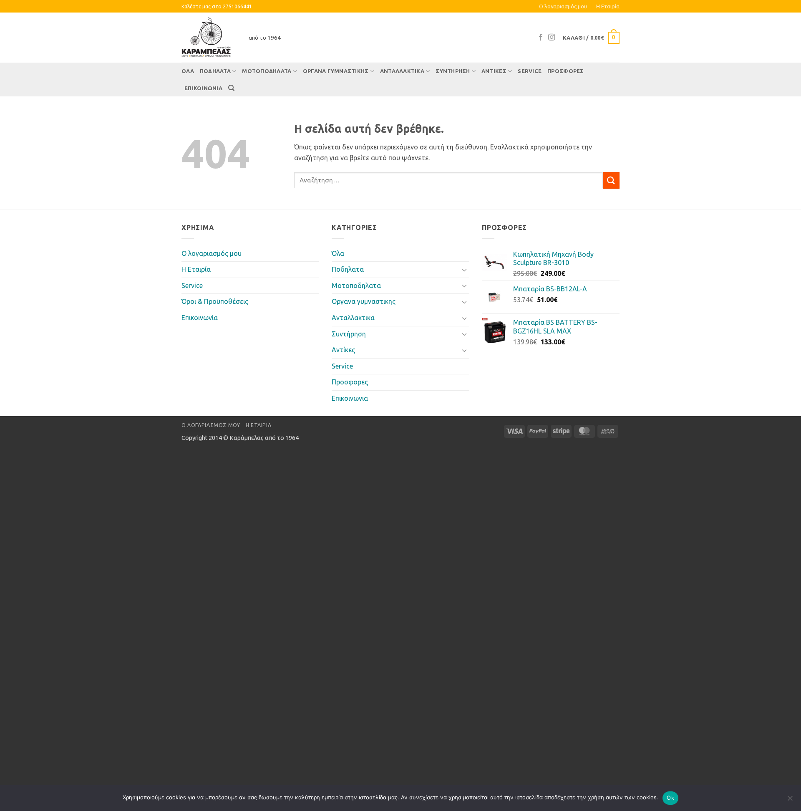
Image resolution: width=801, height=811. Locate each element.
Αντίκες (493, 71)
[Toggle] (464, 270)
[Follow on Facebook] (540, 37)
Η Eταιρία (608, 6)
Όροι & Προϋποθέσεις (214, 301)
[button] (591, 38)
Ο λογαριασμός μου (563, 6)
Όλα (187, 71)
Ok (670, 797)
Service (530, 71)
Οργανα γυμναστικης (336, 71)
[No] (790, 800)
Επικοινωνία (199, 317)
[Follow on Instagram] (551, 37)
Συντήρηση (453, 71)
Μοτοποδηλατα (266, 71)
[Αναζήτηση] (231, 88)
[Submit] (611, 180)
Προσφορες (565, 71)
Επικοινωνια (203, 88)
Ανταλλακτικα (402, 71)
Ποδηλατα (215, 71)
